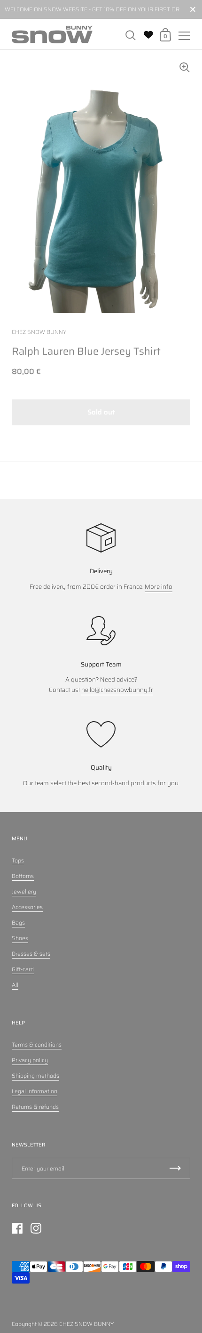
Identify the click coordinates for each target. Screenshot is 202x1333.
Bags (18, 922)
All (15, 984)
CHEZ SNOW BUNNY (86, 1323)
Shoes (20, 938)
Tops (18, 860)
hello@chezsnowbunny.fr (117, 690)
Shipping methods (35, 1075)
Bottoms (23, 875)
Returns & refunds (35, 1106)
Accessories (27, 906)
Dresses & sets (31, 953)
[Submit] (175, 1168)
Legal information (34, 1091)
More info (158, 587)
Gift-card (23, 969)
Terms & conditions (37, 1044)
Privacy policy (30, 1060)
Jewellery (24, 891)
